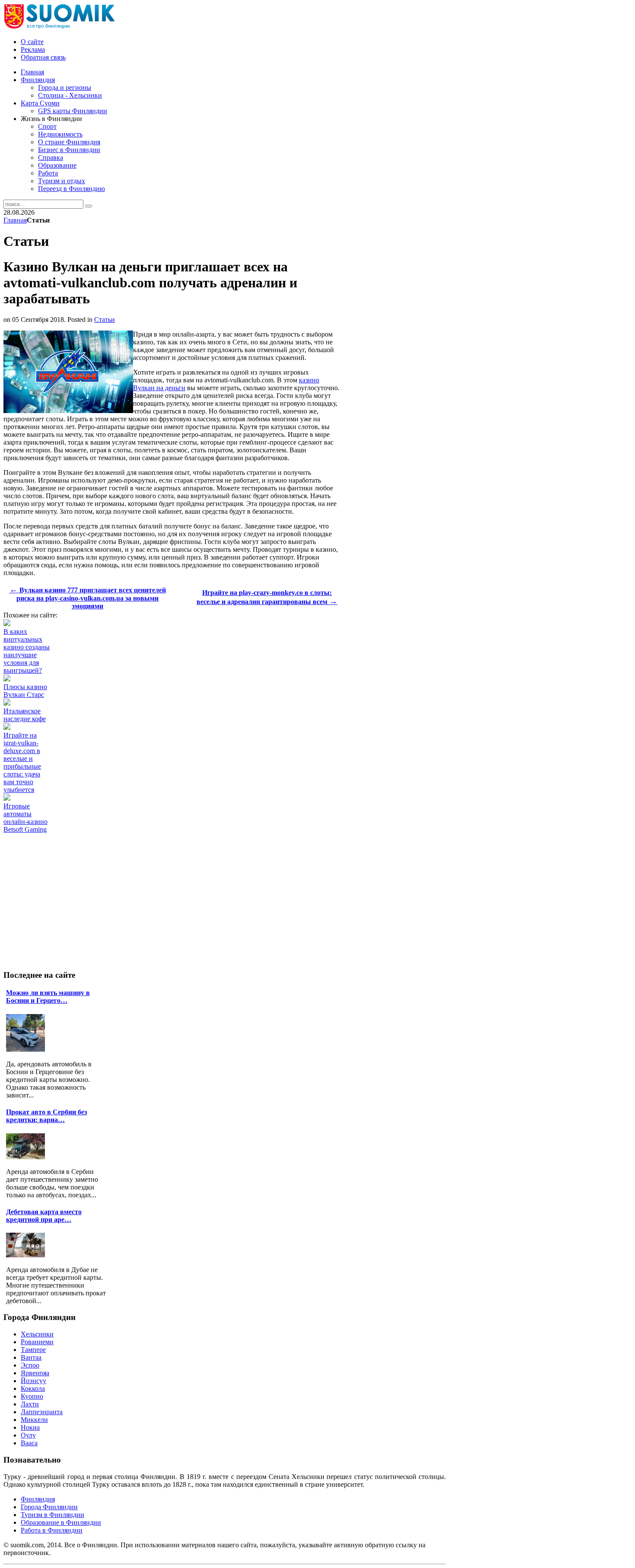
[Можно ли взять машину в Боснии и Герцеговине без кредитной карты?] (27, 1049)
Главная (15, 220)
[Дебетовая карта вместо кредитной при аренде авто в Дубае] (27, 1255)
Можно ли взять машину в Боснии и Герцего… (48, 996)
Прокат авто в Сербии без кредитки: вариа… (46, 1115)
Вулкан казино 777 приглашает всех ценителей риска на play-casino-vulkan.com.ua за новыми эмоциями (88, 598)
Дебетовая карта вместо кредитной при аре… (44, 1215)
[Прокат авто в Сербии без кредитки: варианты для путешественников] (27, 1157)
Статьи (104, 319)
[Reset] (88, 206)
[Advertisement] (160, 852)
